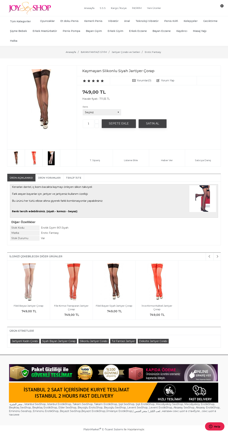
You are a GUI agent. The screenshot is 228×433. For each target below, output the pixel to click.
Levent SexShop (137, 407)
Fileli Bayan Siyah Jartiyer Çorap (114, 305)
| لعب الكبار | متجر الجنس (146, 411)
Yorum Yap (167, 80)
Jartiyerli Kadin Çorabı (25, 341)
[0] (219, 8)
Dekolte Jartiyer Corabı (153, 341)
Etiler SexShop (67, 407)
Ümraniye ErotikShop (119, 411)
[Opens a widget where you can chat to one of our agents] (214, 426)
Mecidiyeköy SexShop (169, 404)
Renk (85, 106)
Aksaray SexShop (184, 407)
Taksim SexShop (82, 404)
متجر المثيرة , (17, 404)
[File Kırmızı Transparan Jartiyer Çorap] (71, 282)
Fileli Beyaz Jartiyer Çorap (28, 305)
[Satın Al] (153, 123)
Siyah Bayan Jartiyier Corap (59, 341)
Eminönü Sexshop (20, 411)
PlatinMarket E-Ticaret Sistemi (103, 429)
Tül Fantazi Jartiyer (123, 341)
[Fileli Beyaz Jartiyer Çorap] (28, 282)
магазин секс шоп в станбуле (181, 411)
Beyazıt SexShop (70, 411)
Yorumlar (144, 80)
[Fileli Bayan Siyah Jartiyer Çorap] (114, 282)
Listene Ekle (131, 160)
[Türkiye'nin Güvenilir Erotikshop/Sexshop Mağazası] (29, 13)
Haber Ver (167, 160)
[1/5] (84, 81)
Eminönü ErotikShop (46, 411)
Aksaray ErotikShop (208, 407)
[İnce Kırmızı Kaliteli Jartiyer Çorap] (156, 282)
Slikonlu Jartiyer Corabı (93, 341)
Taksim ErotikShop (105, 404)
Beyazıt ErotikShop (93, 411)
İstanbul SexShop (35, 404)
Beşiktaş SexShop (20, 407)
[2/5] (86, 81)
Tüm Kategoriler (20, 21)
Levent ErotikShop (160, 407)
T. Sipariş (95, 160)
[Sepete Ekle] (119, 123)
